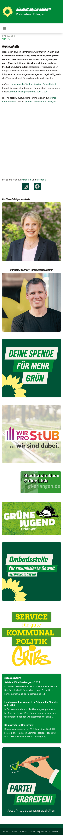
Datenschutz (54, 831)
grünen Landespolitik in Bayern (40, 101)
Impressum (42, 831)
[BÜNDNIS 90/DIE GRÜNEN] (7, 11)
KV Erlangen (8, 36)
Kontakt (14, 831)
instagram (26, 179)
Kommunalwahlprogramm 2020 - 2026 (28, 91)
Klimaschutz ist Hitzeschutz (19, 725)
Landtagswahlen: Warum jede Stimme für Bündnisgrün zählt (31, 704)
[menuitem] (5, 831)
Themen (6, 39)
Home (5, 831)
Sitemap (23, 831)
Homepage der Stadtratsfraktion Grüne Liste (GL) (34, 84)
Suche (32, 831)
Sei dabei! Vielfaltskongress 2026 (22, 682)
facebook (41, 179)
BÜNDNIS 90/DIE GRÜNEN (33, 9)
